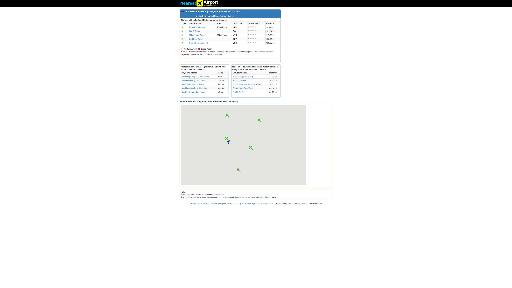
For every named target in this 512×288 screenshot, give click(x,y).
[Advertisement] (307, 28)
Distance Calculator (231, 203)
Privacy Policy (260, 203)
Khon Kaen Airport (197, 27)
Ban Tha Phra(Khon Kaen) (192, 84)
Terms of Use (247, 203)
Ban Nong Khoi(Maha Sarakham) (195, 76)
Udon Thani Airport (197, 35)
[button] (227, 139)
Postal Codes (216, 203)
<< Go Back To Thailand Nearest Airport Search (213, 16)
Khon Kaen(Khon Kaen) (243, 76)
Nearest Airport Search (199, 203)
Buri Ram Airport (196, 39)
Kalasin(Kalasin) (239, 80)
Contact (270, 203)
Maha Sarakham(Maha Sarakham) (247, 84)
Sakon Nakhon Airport (198, 42)
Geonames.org (294, 203)
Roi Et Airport (195, 31)
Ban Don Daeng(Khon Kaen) (193, 80)
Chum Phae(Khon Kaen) (243, 88)
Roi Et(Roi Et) (238, 92)
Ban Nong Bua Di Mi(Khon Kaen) (195, 88)
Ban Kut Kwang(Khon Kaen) (193, 92)
